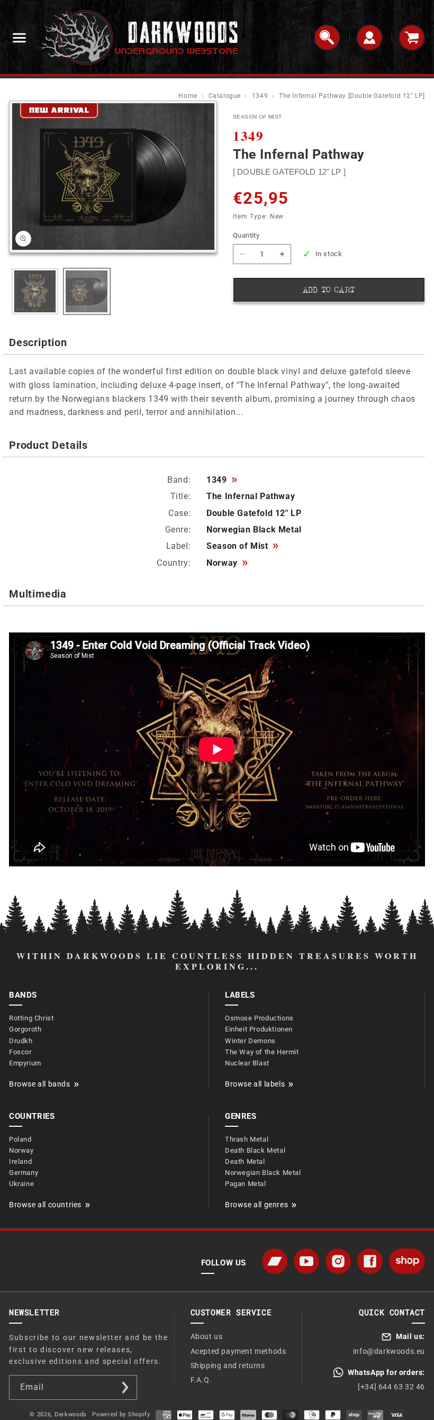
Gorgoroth (25, 1029)
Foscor (20, 1052)
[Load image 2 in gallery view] (87, 291)
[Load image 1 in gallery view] (35, 291)
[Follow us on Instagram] (338, 1261)
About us (207, 1336)
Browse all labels (255, 1084)
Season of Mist (242, 546)
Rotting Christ (31, 1018)
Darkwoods (71, 1414)
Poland (20, 1139)
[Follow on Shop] (407, 1261)
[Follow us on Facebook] (370, 1261)
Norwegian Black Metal (263, 1173)
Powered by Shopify (121, 1414)
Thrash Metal (246, 1139)
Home (188, 96)
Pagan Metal (245, 1184)
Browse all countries (45, 1204)
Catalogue (226, 96)
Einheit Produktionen (259, 1029)
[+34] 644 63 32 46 (391, 1386)
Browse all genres (256, 1204)
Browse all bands (39, 1084)
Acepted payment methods (238, 1351)
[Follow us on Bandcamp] (274, 1261)
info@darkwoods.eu (389, 1351)
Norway (226, 563)
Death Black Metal (255, 1150)
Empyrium (25, 1063)
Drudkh (21, 1041)
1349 (261, 96)
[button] (19, 38)
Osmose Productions (259, 1018)
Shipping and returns (228, 1365)
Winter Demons (250, 1041)
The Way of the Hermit (262, 1052)
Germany (23, 1173)
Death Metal (245, 1161)
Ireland (20, 1161)
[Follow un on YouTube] (306, 1261)
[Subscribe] (125, 1387)
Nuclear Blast (247, 1063)
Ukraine (21, 1184)
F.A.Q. (201, 1380)
